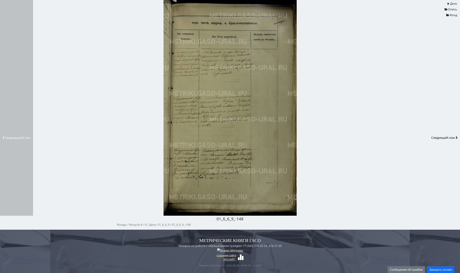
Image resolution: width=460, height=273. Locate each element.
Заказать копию (440, 270)
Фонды (121, 225)
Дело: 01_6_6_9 (159, 225)
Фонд (453, 15)
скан (18, 138)
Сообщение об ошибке (406, 270)
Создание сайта (226, 255)
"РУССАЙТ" (229, 259)
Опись (452, 9)
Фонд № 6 (135, 225)
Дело (453, 4)
